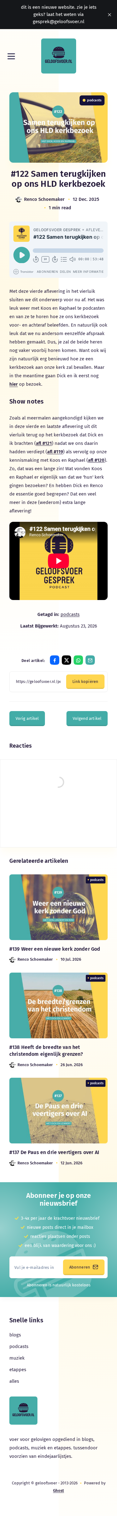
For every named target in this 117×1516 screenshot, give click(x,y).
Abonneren (80, 1267)
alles (14, 1381)
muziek (17, 1358)
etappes (17, 1369)
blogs (15, 1335)
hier (13, 384)
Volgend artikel (87, 718)
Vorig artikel (27, 718)
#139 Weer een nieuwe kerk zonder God (54, 949)
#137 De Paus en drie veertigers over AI (54, 1152)
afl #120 (96, 460)
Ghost (58, 1490)
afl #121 (44, 443)
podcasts (94, 100)
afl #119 (55, 452)
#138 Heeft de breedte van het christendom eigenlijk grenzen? (46, 1050)
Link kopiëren (85, 681)
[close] (110, 15)
